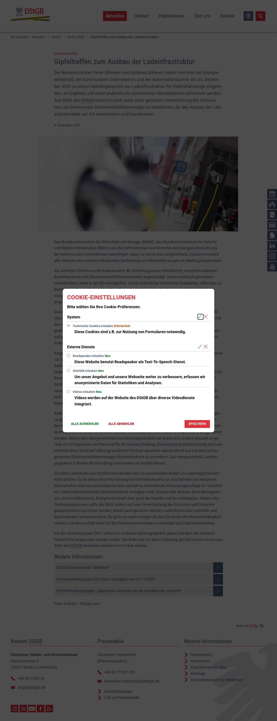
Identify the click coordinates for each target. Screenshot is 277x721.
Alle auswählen (85, 424)
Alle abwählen (121, 424)
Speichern (197, 424)
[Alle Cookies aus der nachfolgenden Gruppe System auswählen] (200, 316)
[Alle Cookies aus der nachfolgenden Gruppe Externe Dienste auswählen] (200, 346)
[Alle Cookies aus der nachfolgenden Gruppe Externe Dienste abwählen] (206, 346)
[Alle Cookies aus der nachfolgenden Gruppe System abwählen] (206, 316)
